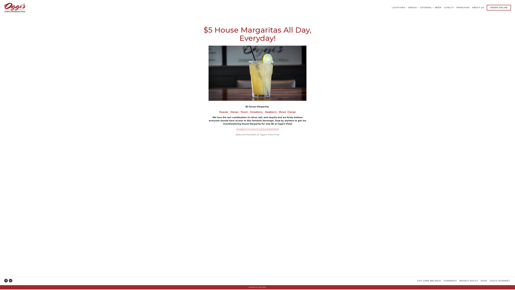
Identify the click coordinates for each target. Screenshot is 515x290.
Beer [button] (438, 7)
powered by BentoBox (257, 287)
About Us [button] (478, 7)
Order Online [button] (499, 7)
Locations (399, 7)
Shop (484, 281)
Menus (413, 7)
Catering (426, 7)
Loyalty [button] (449, 7)
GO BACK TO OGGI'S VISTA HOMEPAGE (257, 129)
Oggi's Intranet (500, 281)
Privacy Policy (468, 281)
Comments (450, 281)
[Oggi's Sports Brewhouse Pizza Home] (19, 7)
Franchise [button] (463, 7)
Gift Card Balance (429, 281)
